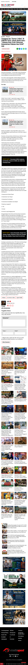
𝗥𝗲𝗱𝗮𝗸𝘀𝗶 (3, 637)
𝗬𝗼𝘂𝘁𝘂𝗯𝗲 (12, 639)
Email (16, 331)
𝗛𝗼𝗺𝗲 (19, 640)
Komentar (6, 318)
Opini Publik (19, 297)
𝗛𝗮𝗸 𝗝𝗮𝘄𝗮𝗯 (4, 639)
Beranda (3, 36)
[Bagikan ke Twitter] (22, 48)
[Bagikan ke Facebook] (19, 48)
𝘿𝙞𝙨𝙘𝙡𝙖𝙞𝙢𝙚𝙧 (21, 636)
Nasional (8, 36)
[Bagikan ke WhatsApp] (24, 48)
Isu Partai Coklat (11, 297)
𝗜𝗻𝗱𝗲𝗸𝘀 (20, 638)
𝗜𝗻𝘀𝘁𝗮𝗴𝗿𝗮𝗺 (12, 632)
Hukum (3, 297)
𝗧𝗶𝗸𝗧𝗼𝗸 (11, 630)
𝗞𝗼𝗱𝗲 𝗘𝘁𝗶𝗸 (3, 634)
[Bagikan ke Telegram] (26, 48)
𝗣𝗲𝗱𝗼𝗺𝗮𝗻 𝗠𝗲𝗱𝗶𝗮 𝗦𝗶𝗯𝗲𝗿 (21, 633)
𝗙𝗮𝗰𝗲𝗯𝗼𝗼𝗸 (12, 634)
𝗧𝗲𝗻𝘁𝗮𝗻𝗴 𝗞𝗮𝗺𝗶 (5, 630)
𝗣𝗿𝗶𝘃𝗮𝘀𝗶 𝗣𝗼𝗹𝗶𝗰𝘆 (4, 632)
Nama (4, 331)
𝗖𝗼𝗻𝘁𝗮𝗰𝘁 (20, 630)
